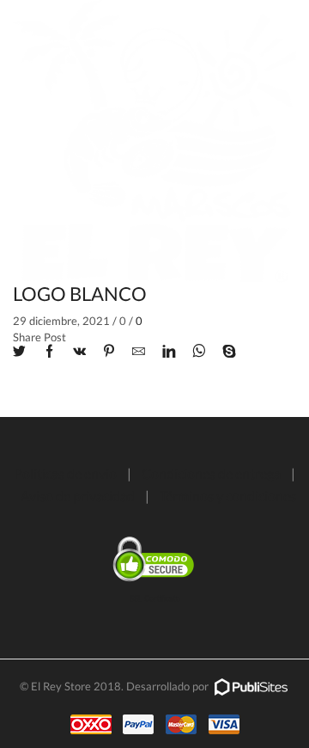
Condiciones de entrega (211, 473)
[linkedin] (169, 351)
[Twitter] (23, 351)
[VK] (79, 351)
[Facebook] (49, 351)
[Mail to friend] (139, 351)
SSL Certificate (155, 598)
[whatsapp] (199, 351)
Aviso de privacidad (78, 495)
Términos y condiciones (228, 495)
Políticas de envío (65, 473)
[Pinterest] (109, 351)
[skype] (225, 351)
